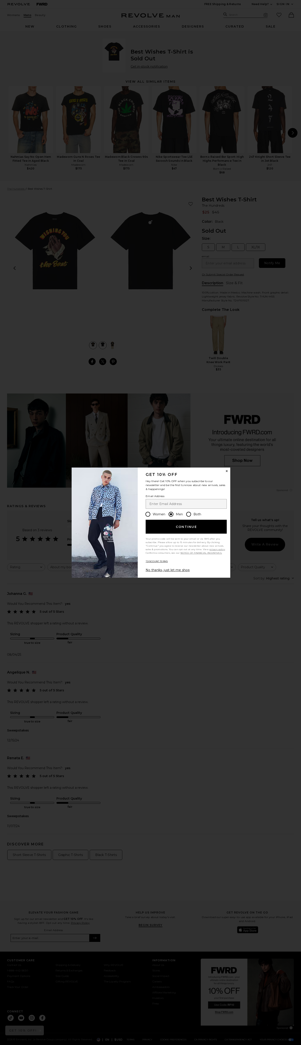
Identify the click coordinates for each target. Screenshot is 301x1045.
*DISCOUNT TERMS (157, 561)
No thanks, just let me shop (168, 570)
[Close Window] (226, 471)
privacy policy (217, 549)
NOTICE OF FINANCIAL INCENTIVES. (201, 552)
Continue (186, 527)
